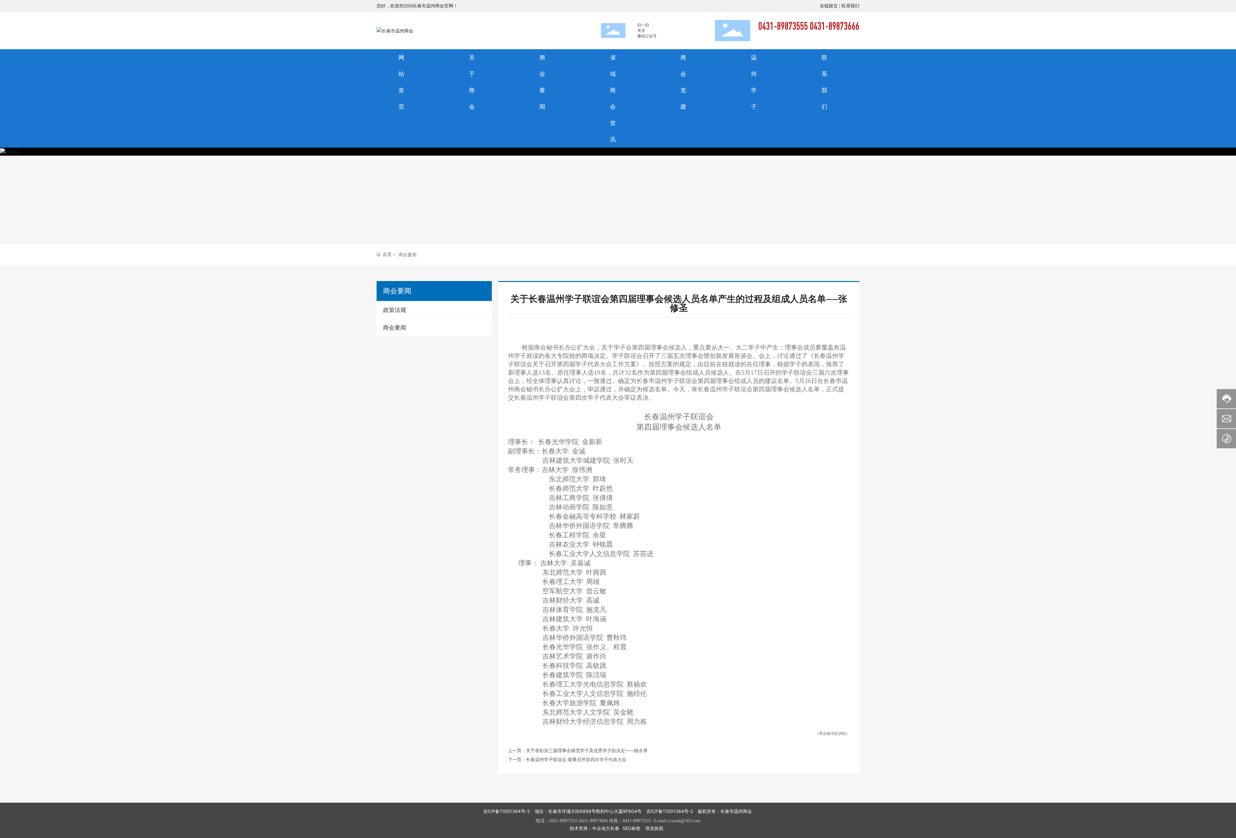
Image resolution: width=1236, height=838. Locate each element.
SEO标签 (632, 828)
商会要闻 (407, 254)
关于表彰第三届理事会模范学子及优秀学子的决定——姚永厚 (587, 750)
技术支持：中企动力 (590, 828)
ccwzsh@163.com (684, 820)
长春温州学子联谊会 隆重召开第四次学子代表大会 (576, 759)
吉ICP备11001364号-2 (506, 811)
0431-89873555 (563, 820)
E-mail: (661, 820)
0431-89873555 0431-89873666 (808, 26)
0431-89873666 (593, 820)
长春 (614, 828)
